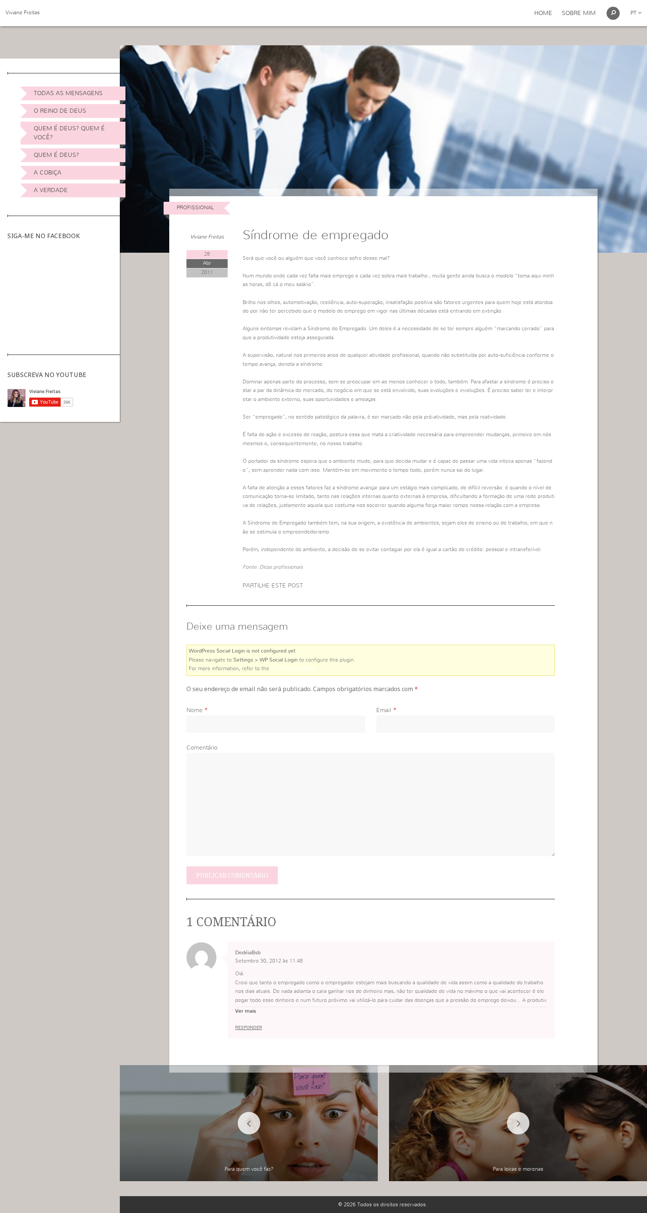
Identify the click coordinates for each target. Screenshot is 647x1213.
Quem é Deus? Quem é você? (69, 132)
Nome (194, 710)
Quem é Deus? (56, 155)
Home (543, 13)
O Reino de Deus (60, 111)
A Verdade (51, 190)
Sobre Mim (579, 13)
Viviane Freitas (23, 12)
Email (383, 710)
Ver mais (245, 1011)
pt (634, 13)
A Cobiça (47, 173)
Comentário (202, 748)
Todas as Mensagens (68, 93)
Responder (248, 1027)
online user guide (294, 668)
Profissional (195, 207)
